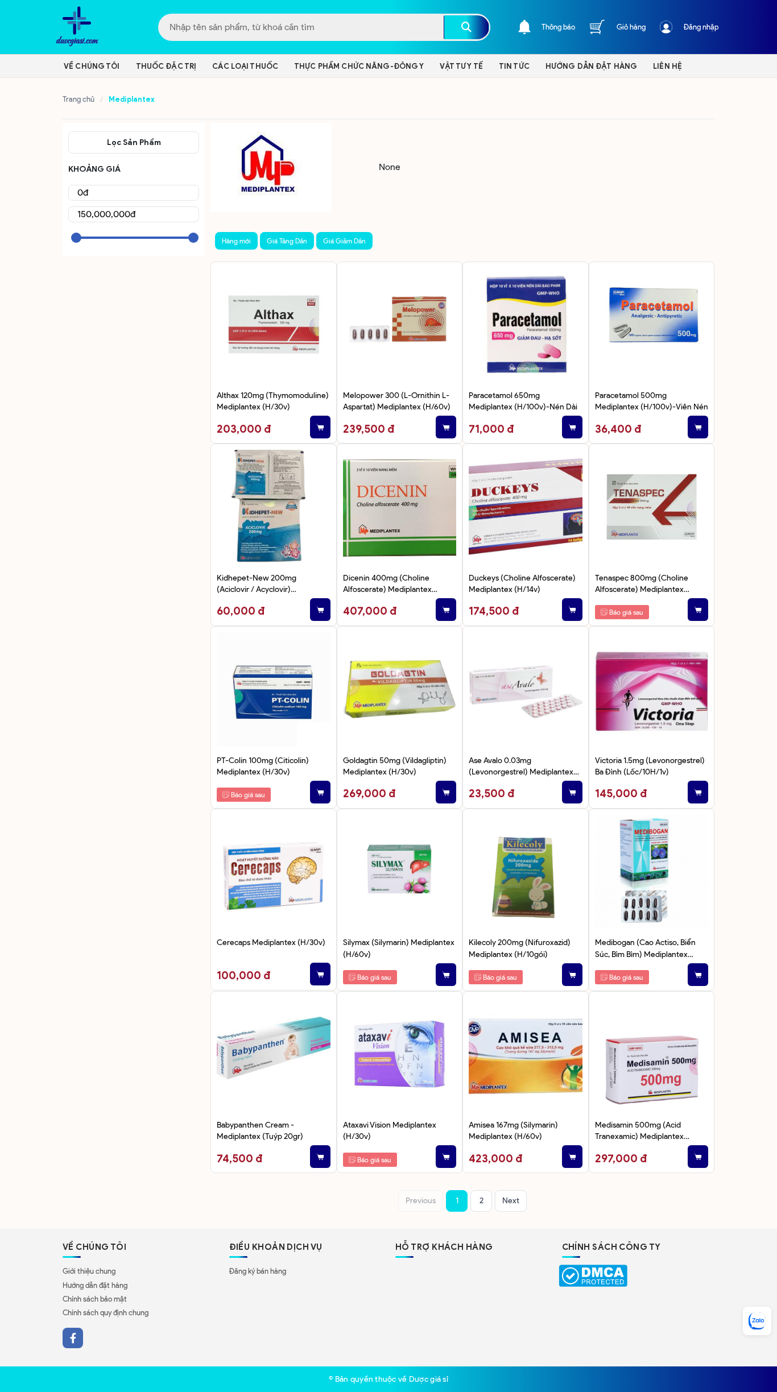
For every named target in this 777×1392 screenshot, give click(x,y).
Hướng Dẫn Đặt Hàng (591, 66)
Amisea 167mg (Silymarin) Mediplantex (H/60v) (513, 1130)
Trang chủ (78, 99)
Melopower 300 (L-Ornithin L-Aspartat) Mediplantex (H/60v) (397, 401)
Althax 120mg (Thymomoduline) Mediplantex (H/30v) (273, 401)
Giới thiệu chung (89, 1271)
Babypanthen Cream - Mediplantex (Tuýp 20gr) (260, 1130)
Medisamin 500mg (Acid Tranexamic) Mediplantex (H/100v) (639, 1131)
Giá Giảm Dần (344, 241)
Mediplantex (132, 99)
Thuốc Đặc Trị (166, 66)
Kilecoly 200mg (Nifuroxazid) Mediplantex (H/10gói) (520, 948)
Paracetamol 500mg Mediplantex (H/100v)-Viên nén (651, 401)
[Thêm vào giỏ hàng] (320, 427)
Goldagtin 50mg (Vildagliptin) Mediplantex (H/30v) (395, 766)
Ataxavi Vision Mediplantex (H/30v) (389, 1130)
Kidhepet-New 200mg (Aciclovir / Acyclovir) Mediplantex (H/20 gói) (258, 584)
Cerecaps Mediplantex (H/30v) (271, 942)
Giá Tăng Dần (287, 241)
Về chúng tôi (92, 66)
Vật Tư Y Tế (461, 66)
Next (510, 1200)
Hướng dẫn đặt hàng (95, 1285)
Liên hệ (667, 66)
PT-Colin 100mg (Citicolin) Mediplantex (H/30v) (263, 766)
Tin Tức (514, 66)
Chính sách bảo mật (95, 1299)
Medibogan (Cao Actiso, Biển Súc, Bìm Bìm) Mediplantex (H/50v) (645, 949)
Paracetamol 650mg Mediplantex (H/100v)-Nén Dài (523, 401)
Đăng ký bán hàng (257, 1271)
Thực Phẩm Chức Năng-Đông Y (359, 66)
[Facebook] (73, 1338)
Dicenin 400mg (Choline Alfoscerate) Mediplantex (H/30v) (387, 584)
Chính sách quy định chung (105, 1312)
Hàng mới (236, 241)
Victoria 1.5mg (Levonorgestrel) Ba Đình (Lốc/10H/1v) (650, 766)
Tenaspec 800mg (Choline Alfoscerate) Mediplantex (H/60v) (641, 584)
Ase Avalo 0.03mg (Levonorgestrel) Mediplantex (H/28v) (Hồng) (521, 767)
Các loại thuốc (245, 66)
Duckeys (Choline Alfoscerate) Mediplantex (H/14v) (522, 583)
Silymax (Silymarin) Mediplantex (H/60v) (398, 948)
